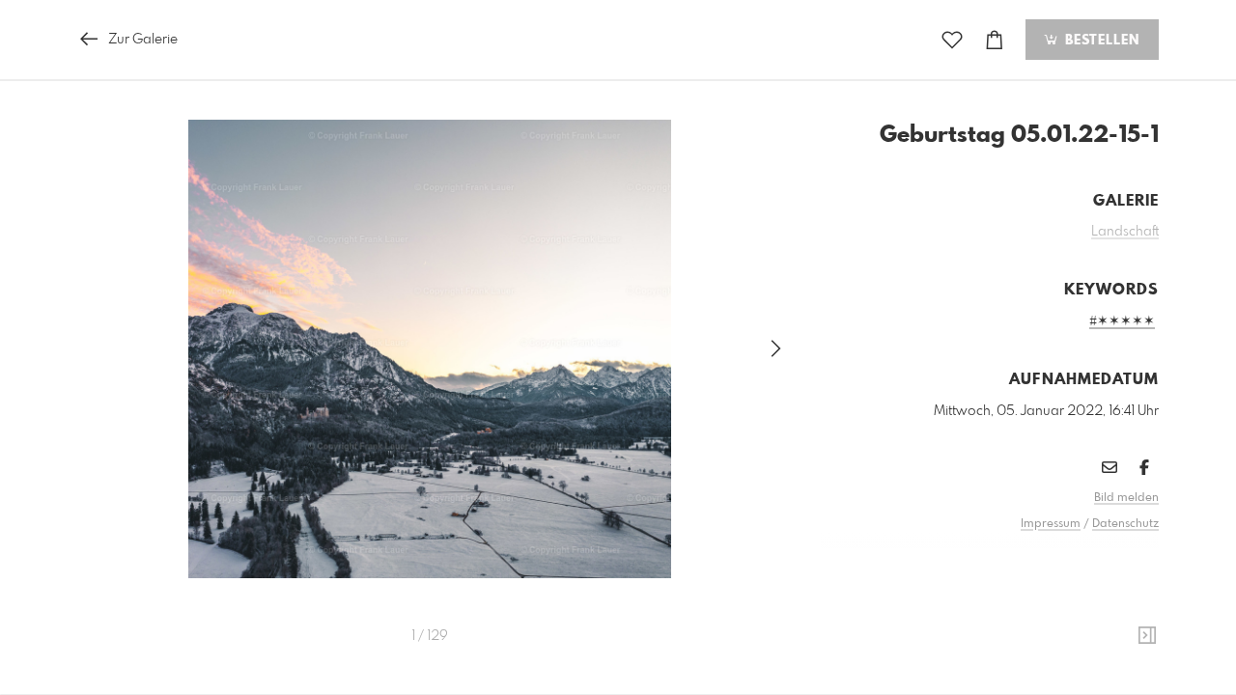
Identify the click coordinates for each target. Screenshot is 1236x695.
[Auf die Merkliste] (952, 40)
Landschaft (1125, 231)
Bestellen (1099, 40)
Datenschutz (1125, 524)
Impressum (1051, 524)
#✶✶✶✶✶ (1122, 321)
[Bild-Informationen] (1147, 636)
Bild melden (1126, 498)
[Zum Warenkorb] (994, 40)
